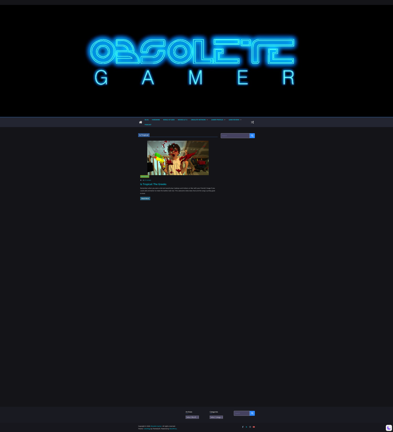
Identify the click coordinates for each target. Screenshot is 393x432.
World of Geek (169, 120)
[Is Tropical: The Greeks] (178, 158)
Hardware (156, 120)
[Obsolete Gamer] (140, 122)
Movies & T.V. (183, 120)
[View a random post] (252, 122)
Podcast (148, 125)
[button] (207, 119)
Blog (147, 120)
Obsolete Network (198, 120)
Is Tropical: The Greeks (153, 184)
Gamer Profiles (217, 120)
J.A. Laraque (147, 180)
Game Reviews (234, 120)
